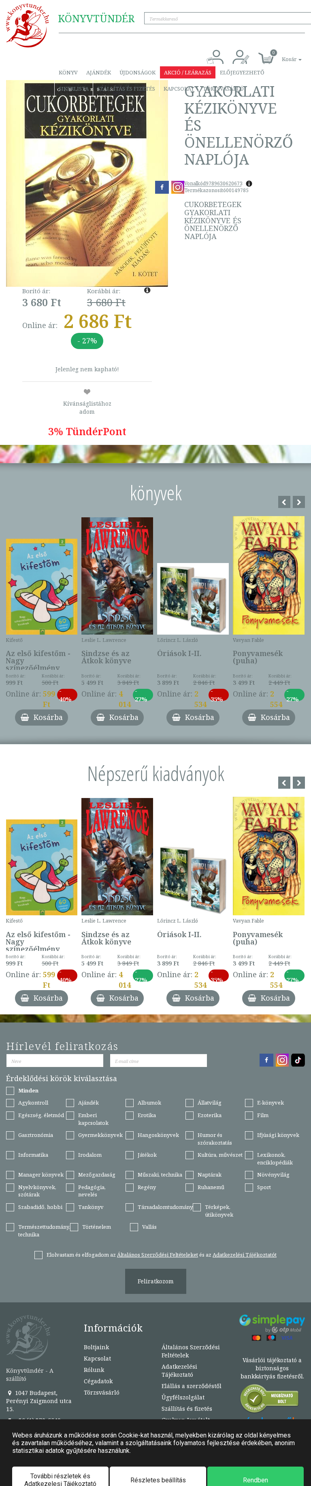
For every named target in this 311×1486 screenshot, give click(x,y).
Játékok (147, 1154)
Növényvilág (273, 1174)
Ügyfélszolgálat (183, 1397)
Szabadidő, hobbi (40, 1207)
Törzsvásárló (223, 88)
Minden (28, 1090)
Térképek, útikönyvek (219, 1210)
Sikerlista (74, 88)
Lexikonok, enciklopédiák (275, 1158)
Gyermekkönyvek (100, 1135)
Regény (147, 1187)
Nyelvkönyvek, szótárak (37, 1190)
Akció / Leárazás (187, 72)
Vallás (149, 1226)
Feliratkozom (156, 1281)
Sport (264, 1187)
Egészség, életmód (41, 1115)
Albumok (149, 1102)
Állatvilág (210, 1102)
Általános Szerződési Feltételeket (157, 1254)
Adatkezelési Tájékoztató (179, 1370)
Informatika (33, 1154)
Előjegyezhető (242, 72)
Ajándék (98, 72)
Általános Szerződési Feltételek (191, 1351)
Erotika (147, 1115)
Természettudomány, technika (44, 1230)
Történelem (96, 1226)
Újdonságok (137, 72)
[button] (282, 55)
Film (262, 1115)
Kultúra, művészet (220, 1154)
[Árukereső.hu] (269, 1400)
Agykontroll (33, 1102)
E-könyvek (270, 1102)
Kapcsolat (179, 88)
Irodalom (90, 1154)
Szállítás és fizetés (126, 88)
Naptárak (210, 1174)
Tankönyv (91, 1207)
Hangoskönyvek (158, 1135)
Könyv (68, 72)
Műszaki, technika (160, 1174)
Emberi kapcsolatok (93, 1118)
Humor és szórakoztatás (215, 1138)
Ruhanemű (211, 1187)
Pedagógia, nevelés (92, 1190)
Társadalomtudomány (165, 1207)
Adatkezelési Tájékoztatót (245, 1254)
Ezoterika (210, 1115)
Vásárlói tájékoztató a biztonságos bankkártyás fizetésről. (272, 1368)
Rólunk (94, 1370)
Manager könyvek (41, 1174)
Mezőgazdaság (96, 1174)
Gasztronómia (35, 1135)
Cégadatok (98, 1381)
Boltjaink (96, 1347)
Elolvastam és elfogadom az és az (162, 1254)
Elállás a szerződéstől (192, 1386)
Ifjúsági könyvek (278, 1135)
